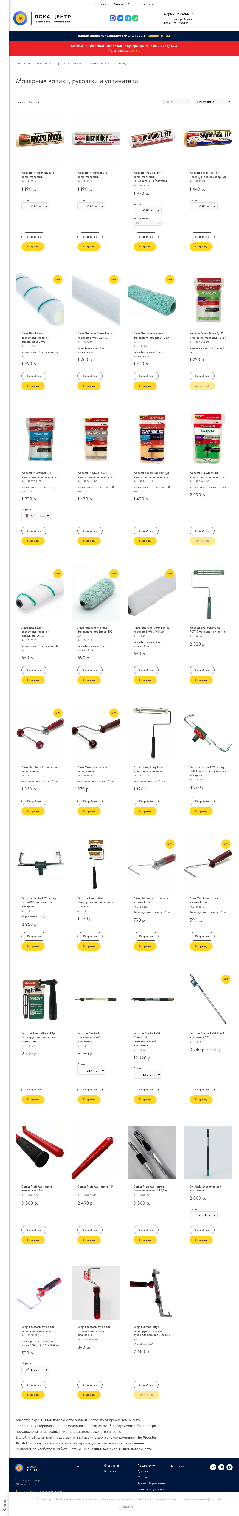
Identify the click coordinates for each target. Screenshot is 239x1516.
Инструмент (57, 63)
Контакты (146, 4)
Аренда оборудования (151, 1483)
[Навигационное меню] (4, 5)
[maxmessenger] (229, 1469)
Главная (20, 63)
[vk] (213, 1469)
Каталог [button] (100, 4)
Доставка (143, 1471)
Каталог (38, 63)
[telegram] (221, 1469)
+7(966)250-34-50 (179, 14)
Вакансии (110, 1471)
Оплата (142, 1477)
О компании (112, 1465)
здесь (135, 51)
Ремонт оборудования (151, 1488)
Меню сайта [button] (123, 4)
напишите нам (158, 36)
